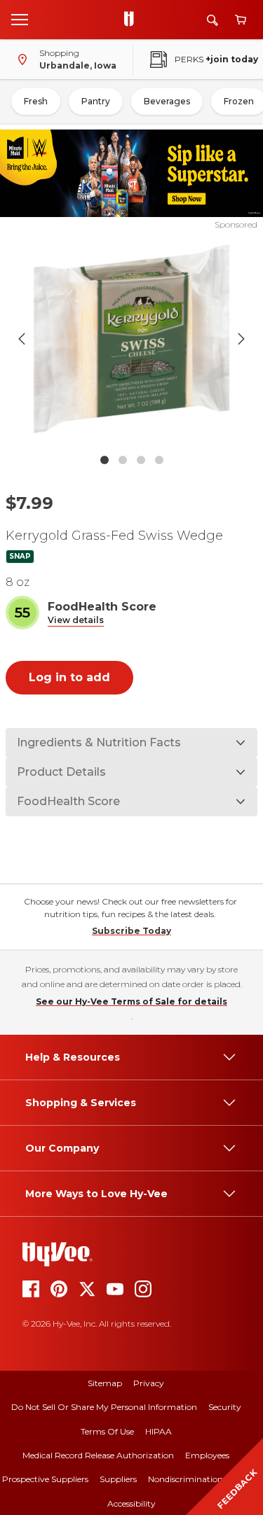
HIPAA (158, 1431)
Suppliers (118, 1479)
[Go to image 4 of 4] (159, 460)
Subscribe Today (131, 931)
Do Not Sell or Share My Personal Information (104, 1407)
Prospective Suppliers (45, 1479)
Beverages (167, 101)
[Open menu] (19, 19)
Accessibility (131, 1503)
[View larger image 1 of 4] (132, 338)
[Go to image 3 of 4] (141, 460)
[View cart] (240, 20)
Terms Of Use (107, 1431)
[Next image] (241, 338)
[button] (76, 620)
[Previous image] (21, 338)
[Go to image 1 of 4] (104, 460)
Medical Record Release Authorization (98, 1455)
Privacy (148, 1383)
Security (224, 1407)
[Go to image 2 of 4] (123, 460)
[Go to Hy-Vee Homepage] (132, 19)
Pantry (95, 101)
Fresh (36, 101)
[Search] (212, 20)
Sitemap (105, 1383)
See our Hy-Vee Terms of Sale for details (131, 1001)
